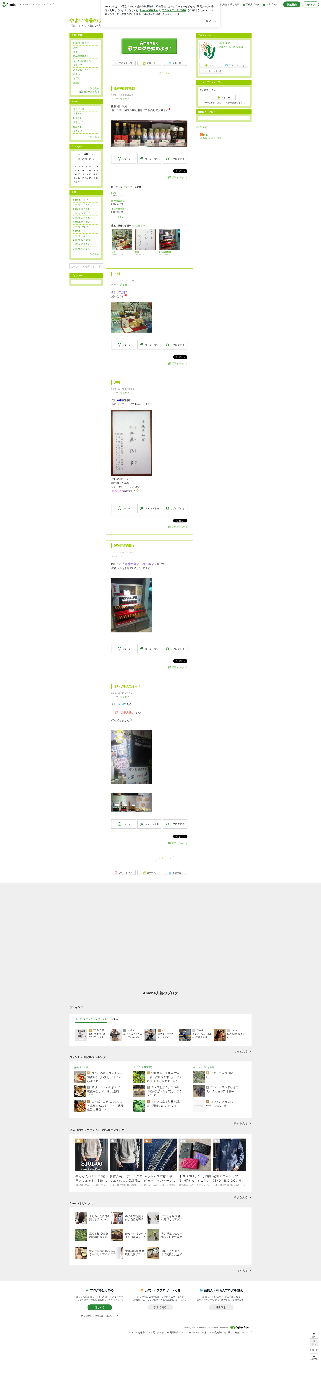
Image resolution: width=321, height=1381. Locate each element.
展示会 (123, 284)
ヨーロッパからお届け (205, 1067)
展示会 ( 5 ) (78, 122)
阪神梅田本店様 (124, 88)
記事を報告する (179, 177)
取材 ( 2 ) (77, 126)
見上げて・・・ (81, 65)
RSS (205, 135)
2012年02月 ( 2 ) (81, 217)
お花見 (76, 78)
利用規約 (174, 1332)
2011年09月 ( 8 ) (81, 239)
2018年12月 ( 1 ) (81, 200)
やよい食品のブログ (91, 20)
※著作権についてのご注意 (210, 138)
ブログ (123, 99)
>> (93, 154)
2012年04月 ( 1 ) (81, 213)
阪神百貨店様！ (119, 200)
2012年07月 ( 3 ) (81, 204)
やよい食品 (224, 43)
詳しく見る (160, 1307)
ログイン (310, 4)
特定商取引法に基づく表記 (225, 1332)
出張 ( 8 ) (77, 117)
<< (79, 154)
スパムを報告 (138, 1332)
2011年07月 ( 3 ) (81, 248)
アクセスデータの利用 (195, 1332)
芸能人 (114, 1018)
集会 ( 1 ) (77, 131)
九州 (117, 274)
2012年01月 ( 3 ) (81, 222)
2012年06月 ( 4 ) (81, 209)
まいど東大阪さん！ (121, 209)
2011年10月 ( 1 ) (81, 235)
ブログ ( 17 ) (79, 109)
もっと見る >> (118, 217)
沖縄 (113, 192)
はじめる (100, 1307)
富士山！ (77, 74)
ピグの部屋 (238, 47)
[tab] (91, 1019)
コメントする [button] (152, 158)
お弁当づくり (81, 1067)
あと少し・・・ (81, 69)
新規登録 (292, 4)
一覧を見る (93, 88)
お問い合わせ (157, 1332)
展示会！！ (78, 82)
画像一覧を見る (91, 91)
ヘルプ (248, 1332)
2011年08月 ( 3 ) (81, 244)
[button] (314, 1357)
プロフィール (225, 47)
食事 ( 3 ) (77, 113)
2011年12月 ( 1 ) (81, 226)
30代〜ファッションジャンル (91, 1018)
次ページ (165, 73)
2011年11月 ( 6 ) (81, 231)
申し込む (221, 1307)
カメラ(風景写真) (142, 1067)
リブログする (177, 158)
